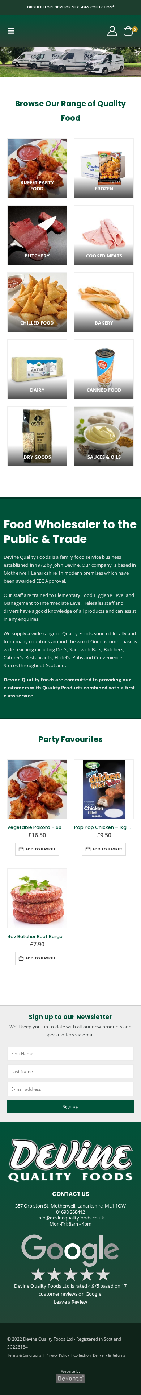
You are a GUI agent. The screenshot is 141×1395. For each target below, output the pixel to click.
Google (93, 1294)
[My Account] (112, 31)
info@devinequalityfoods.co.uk (70, 1217)
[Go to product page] (37, 789)
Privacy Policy (57, 1355)
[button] (13, 31)
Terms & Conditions (24, 1355)
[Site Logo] (40, 30)
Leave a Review (70, 1302)
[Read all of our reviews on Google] (70, 1251)
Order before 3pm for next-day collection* (70, 6)
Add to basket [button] (40, 849)
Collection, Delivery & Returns (99, 1355)
